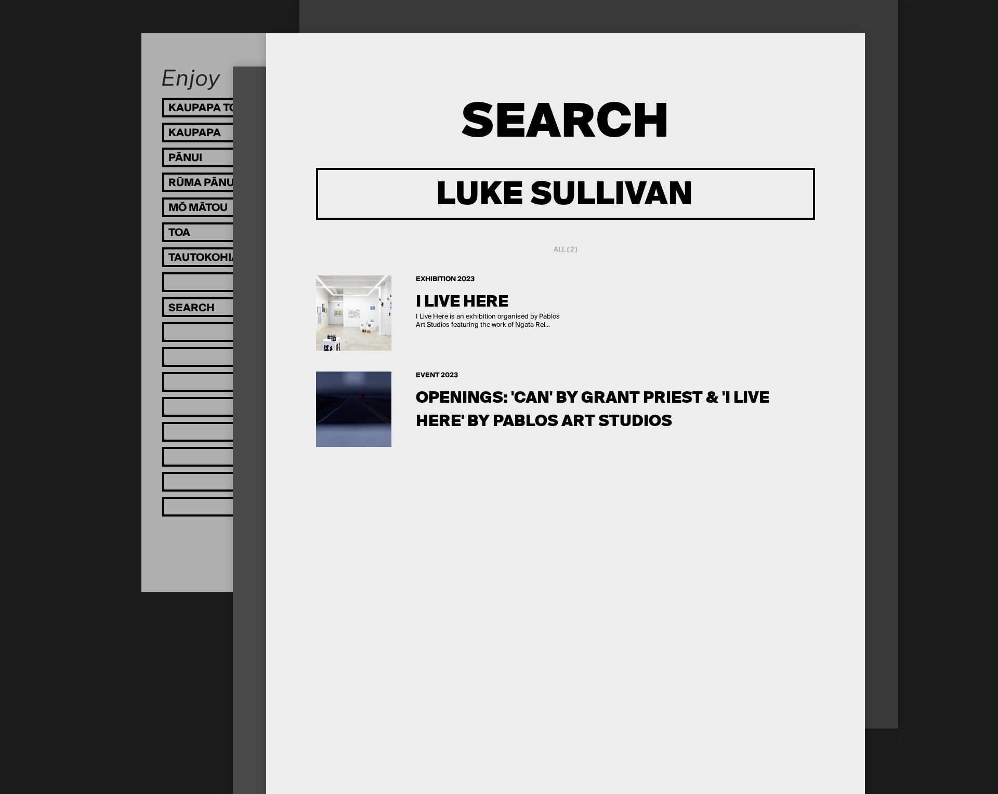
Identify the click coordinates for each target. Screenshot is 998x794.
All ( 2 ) (565, 250)
